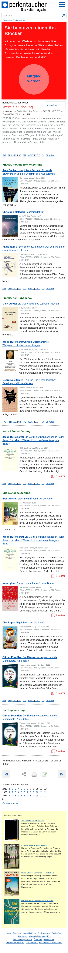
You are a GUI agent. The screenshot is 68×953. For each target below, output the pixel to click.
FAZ (4, 155)
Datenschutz (32, 942)
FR (9, 155)
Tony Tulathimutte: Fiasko (32, 820)
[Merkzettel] (44, 774)
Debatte (42, 936)
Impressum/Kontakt (15, 942)
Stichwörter (57, 933)
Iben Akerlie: (27, 498)
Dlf (43, 155)
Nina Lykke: (28, 583)
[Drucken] (34, 774)
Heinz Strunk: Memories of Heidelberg (37, 873)
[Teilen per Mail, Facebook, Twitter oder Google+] (24, 774)
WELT (31, 155)
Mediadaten (18, 939)
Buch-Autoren (44, 933)
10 (37, 792)
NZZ (14, 155)
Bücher (32, 933)
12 (45, 792)
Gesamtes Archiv (10, 803)
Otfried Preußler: (29, 659)
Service (28, 939)
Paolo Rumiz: (33, 248)
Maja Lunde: (30, 303)
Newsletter (49, 939)
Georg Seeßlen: (29, 382)
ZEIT (37, 155)
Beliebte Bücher (13, 816)
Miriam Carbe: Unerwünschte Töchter (37, 900)
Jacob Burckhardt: (33, 440)
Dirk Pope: (23, 622)
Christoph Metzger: (23, 212)
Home (8, 933)
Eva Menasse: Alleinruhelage (34, 845)
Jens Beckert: (28, 172)
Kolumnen (22, 936)
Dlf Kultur (50, 155)
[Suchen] (63, 15)
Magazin (33, 936)
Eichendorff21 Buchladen (50, 942)
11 (41, 792)
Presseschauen (20, 933)
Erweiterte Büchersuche (14, 20)
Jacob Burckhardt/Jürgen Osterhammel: (25, 343)
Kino (49, 936)
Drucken (53, 105)
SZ (19, 155)
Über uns (38, 939)
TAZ (24, 155)
